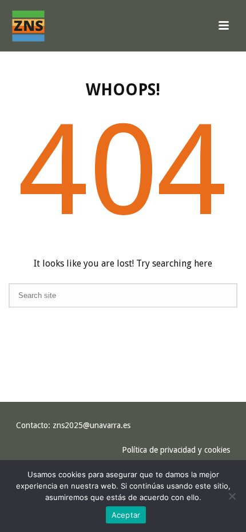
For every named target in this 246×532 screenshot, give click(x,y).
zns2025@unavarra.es (91, 425)
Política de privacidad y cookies (176, 449)
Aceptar (126, 514)
